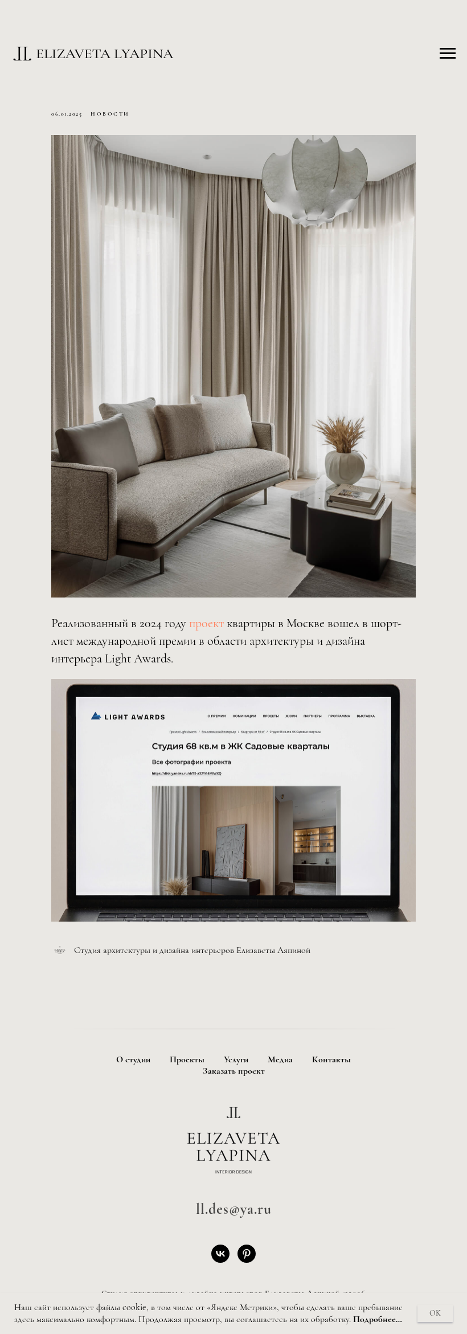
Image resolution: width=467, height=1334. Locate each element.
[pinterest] (246, 1254)
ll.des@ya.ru (234, 1209)
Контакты (331, 1059)
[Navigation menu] (448, 53)
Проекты (187, 1059)
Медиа (280, 1059)
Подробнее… (377, 1319)
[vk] (220, 1254)
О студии (133, 1059)
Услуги (236, 1059)
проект (208, 623)
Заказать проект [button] (234, 1071)
